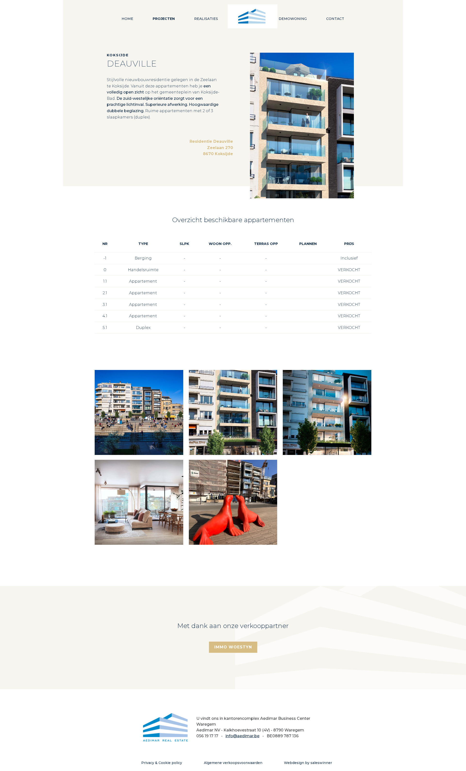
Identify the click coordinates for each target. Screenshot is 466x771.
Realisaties (206, 19)
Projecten (164, 19)
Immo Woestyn (233, 647)
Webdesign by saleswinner (308, 763)
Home (127, 19)
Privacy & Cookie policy (161, 763)
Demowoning (293, 19)
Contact (335, 19)
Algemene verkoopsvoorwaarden (233, 763)
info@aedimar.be (242, 736)
